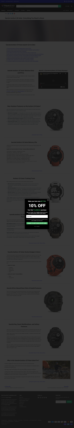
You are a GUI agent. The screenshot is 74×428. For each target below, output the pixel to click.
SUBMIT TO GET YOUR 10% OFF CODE (37, 223)
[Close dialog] (48, 200)
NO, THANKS (37, 226)
